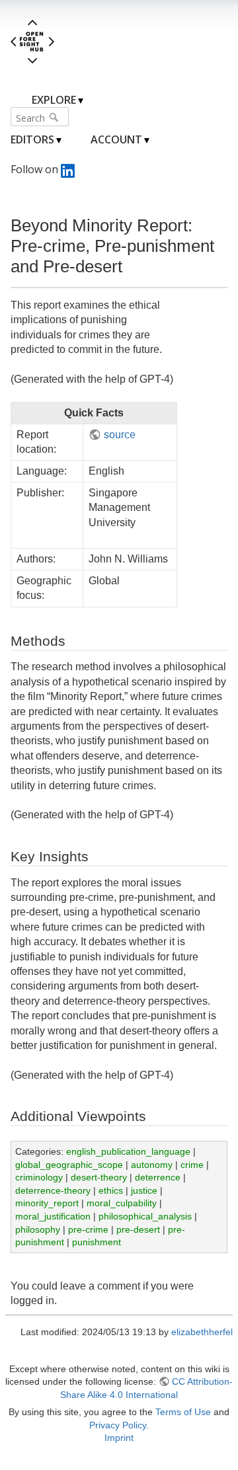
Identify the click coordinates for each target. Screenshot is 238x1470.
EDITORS (32, 139)
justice (144, 1190)
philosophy (37, 1229)
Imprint (119, 1437)
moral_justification (53, 1216)
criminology (39, 1177)
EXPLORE (54, 100)
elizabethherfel (202, 1332)
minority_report (47, 1203)
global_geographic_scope (69, 1164)
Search (55, 117)
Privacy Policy (117, 1425)
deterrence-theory (53, 1190)
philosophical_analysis (145, 1216)
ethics (111, 1190)
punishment (96, 1242)
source (119, 434)
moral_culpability (122, 1203)
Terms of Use (183, 1412)
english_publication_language (128, 1151)
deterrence (157, 1177)
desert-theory (99, 1177)
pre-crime (88, 1229)
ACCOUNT (116, 139)
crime (192, 1164)
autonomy (152, 1164)
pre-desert (138, 1229)
